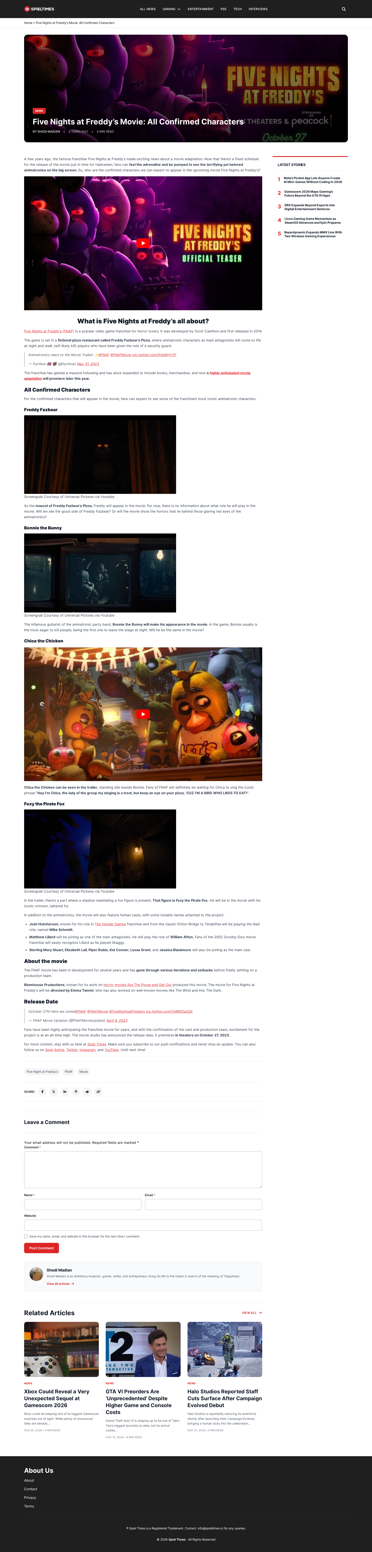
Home (28, 23)
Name (29, 1195)
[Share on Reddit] (87, 1091)
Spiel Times (96, 1044)
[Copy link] (98, 1091)
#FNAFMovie (120, 355)
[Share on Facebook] (42, 1091)
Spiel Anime (54, 1050)
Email (150, 1195)
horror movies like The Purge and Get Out (138, 985)
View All (249, 1313)
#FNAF (103, 355)
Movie (83, 1071)
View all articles (58, 1283)
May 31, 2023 (88, 364)
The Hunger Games (110, 924)
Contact (30, 1489)
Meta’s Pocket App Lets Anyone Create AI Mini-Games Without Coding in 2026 (313, 180)
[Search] (344, 9)
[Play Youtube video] (143, 243)
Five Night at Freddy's (42, 1071)
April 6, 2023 (116, 1020)
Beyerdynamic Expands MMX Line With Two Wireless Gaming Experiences (313, 234)
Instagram (87, 1050)
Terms (29, 1506)
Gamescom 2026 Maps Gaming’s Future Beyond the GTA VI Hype (308, 193)
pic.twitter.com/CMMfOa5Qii (169, 1011)
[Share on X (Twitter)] (53, 1091)
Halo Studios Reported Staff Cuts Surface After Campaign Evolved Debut (225, 1398)
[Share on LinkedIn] (64, 1091)
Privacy (30, 1497)
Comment (32, 1147)
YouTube (112, 1050)
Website (30, 1215)
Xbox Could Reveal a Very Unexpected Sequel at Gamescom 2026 (56, 1398)
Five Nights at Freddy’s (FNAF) (49, 331)
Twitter (72, 1050)
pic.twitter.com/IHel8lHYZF (154, 355)
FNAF (69, 1071)
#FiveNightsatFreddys (127, 1011)
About (29, 1480)
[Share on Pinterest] (76, 1091)
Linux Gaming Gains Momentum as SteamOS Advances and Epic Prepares (313, 220)
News (28, 1383)
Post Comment (41, 1248)
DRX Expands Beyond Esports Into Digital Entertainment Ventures (310, 207)
